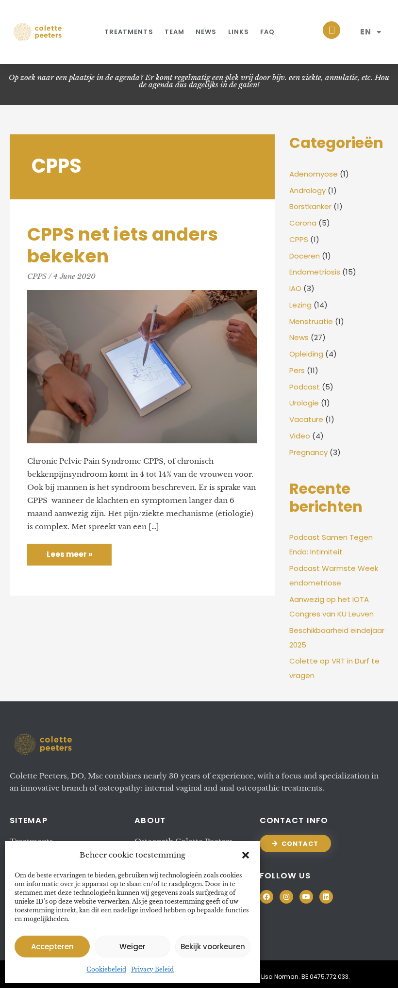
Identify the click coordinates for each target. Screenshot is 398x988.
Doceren (304, 256)
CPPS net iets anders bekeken (122, 245)
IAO (295, 288)
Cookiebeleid (106, 969)
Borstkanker (310, 206)
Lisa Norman (279, 976)
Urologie (304, 403)
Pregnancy (308, 452)
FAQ (267, 31)
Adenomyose (313, 174)
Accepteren (52, 946)
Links (238, 31)
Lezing (300, 305)
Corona (302, 223)
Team (174, 31)
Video (299, 436)
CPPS (37, 276)
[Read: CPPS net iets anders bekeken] (142, 366)
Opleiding (306, 354)
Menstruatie (311, 321)
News (206, 31)
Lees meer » (69, 551)
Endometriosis (314, 272)
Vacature (306, 419)
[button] (245, 855)
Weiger (132, 946)
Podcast (304, 387)
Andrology (307, 190)
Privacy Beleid (152, 969)
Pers (297, 370)
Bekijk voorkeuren (213, 946)
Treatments (128, 31)
